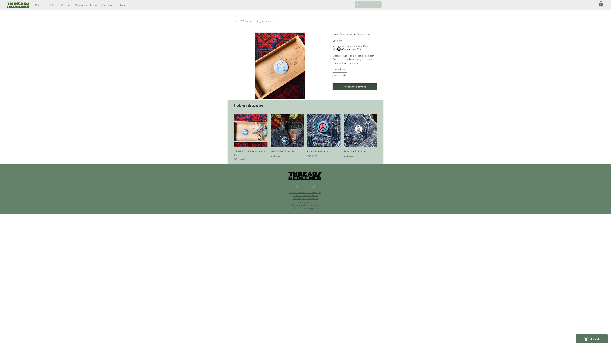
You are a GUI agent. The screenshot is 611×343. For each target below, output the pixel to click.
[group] (305, 137)
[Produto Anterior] (229, 130)
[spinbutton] (340, 75)
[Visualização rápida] (250, 130)
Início (237, 21)
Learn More (356, 49)
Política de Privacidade (305, 195)
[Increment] (345, 75)
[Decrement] (335, 75)
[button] (601, 3)
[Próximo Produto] (381, 130)
